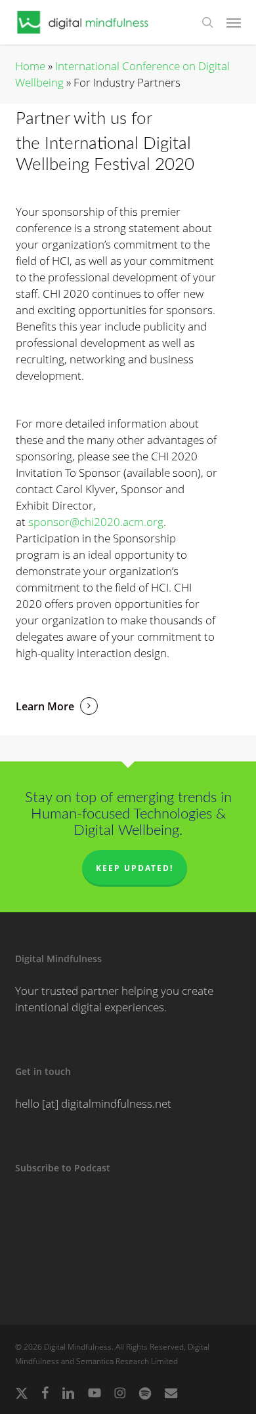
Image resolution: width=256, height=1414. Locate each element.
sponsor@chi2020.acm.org (95, 521)
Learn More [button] (45, 706)
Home (30, 65)
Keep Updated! (134, 868)
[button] (233, 22)
